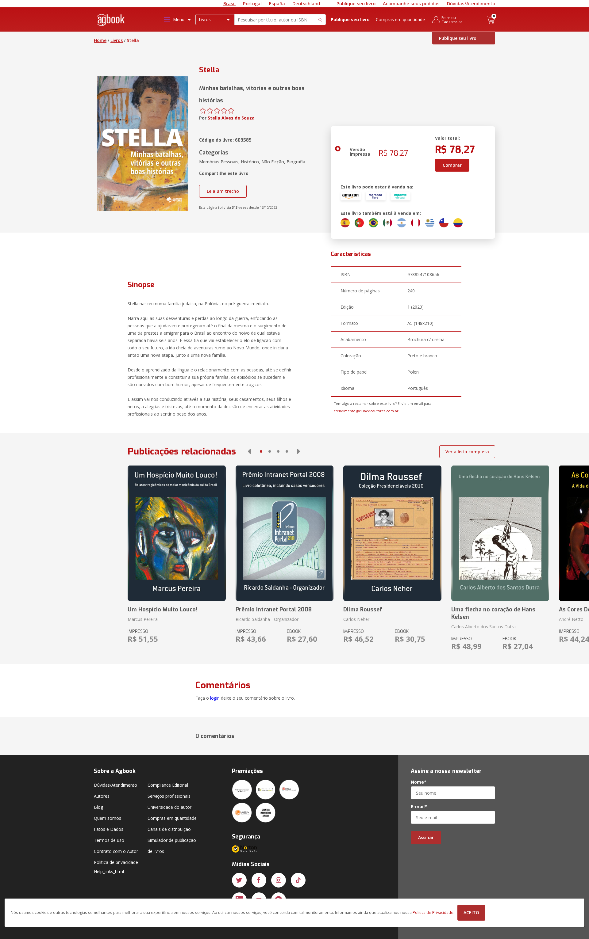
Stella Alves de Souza (231, 118)
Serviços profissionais (169, 796)
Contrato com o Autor (116, 851)
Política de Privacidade (433, 912)
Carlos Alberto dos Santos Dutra (483, 626)
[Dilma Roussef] (392, 533)
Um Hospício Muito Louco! (162, 609)
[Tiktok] (298, 880)
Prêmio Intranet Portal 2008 (274, 609)
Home (100, 40)
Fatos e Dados (108, 829)
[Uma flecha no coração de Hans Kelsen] (500, 533)
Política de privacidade (116, 862)
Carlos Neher (356, 619)
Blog (98, 807)
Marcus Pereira (143, 619)
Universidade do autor (169, 807)
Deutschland (306, 3)
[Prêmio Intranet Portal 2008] (284, 533)
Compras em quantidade (400, 19)
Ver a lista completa (467, 451)
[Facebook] (259, 880)
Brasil (229, 3)
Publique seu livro (356, 3)
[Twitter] (239, 880)
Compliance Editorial (168, 785)
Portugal (252, 3)
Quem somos (107, 818)
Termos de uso (109, 840)
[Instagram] (278, 880)
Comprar (452, 165)
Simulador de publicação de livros (172, 845)
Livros (116, 40)
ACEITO (471, 912)
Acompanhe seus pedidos (411, 3)
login (215, 698)
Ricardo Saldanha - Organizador (267, 619)
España (277, 3)
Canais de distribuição (169, 829)
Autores (102, 796)
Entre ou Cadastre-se (452, 19)
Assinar (426, 837)
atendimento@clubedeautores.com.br (366, 411)
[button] (249, 451)
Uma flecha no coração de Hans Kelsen (493, 613)
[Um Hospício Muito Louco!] (176, 533)
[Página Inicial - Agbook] (111, 21)
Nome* (418, 782)
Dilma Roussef (362, 609)
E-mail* (419, 806)
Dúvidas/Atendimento (471, 3)
